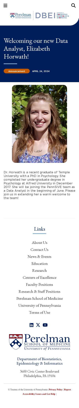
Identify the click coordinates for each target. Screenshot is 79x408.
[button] (39, 342)
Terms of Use (39, 312)
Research (39, 270)
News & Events (39, 256)
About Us (39, 242)
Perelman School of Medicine (39, 298)
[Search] (73, 5)
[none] (31, 325)
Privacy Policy (56, 389)
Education (39, 263)
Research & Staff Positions (39, 291)
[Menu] (5, 5)
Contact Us (39, 249)
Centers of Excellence (39, 277)
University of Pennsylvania (39, 305)
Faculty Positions (39, 284)
